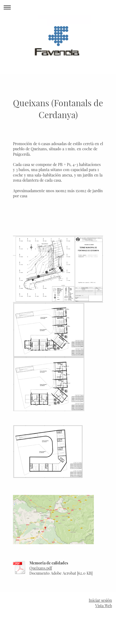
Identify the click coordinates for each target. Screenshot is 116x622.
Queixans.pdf (40, 568)
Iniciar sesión (100, 600)
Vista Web (103, 605)
